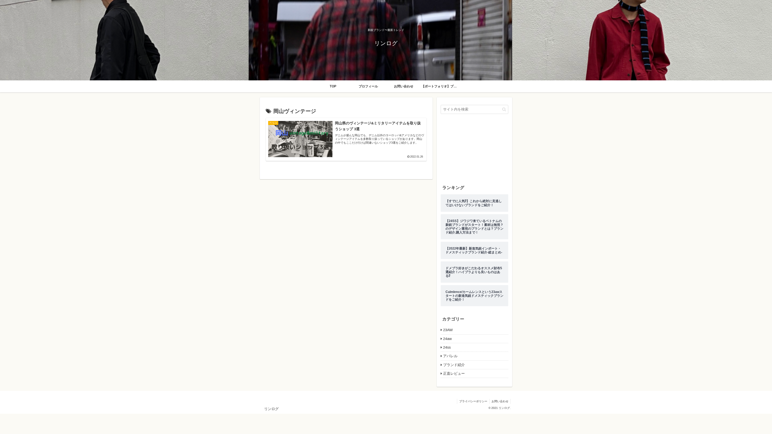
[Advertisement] (474, 149)
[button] (504, 109)
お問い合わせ (500, 401)
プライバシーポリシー (473, 401)
